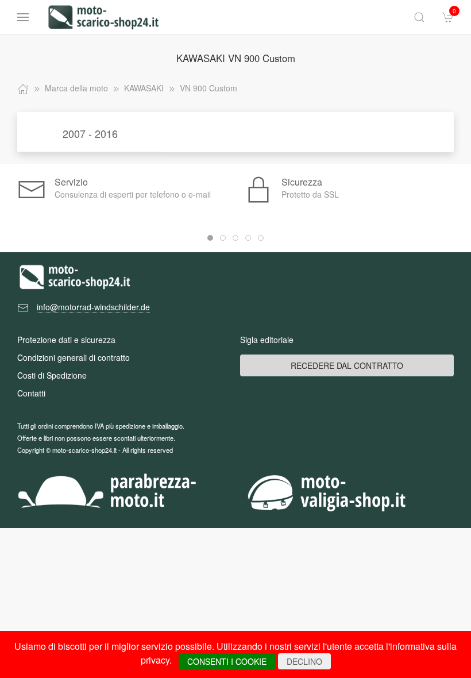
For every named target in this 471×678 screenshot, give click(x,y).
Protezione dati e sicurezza (66, 339)
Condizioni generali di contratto (73, 357)
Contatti (31, 393)
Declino (304, 661)
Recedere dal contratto (347, 365)
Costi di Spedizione (52, 375)
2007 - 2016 (90, 133)
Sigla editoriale (267, 339)
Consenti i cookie (227, 661)
